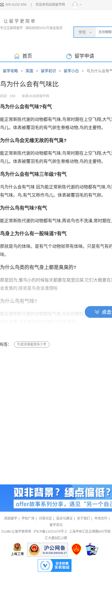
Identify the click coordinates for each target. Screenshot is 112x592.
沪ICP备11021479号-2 (50, 531)
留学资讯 (56, 525)
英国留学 (10, 518)
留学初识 (48, 71)
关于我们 (83, 518)
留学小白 (71, 71)
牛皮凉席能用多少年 (31, 344)
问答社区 (45, 518)
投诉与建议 (64, 518)
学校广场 (28, 518)
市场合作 (100, 518)
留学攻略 (10, 71)
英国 (29, 71)
